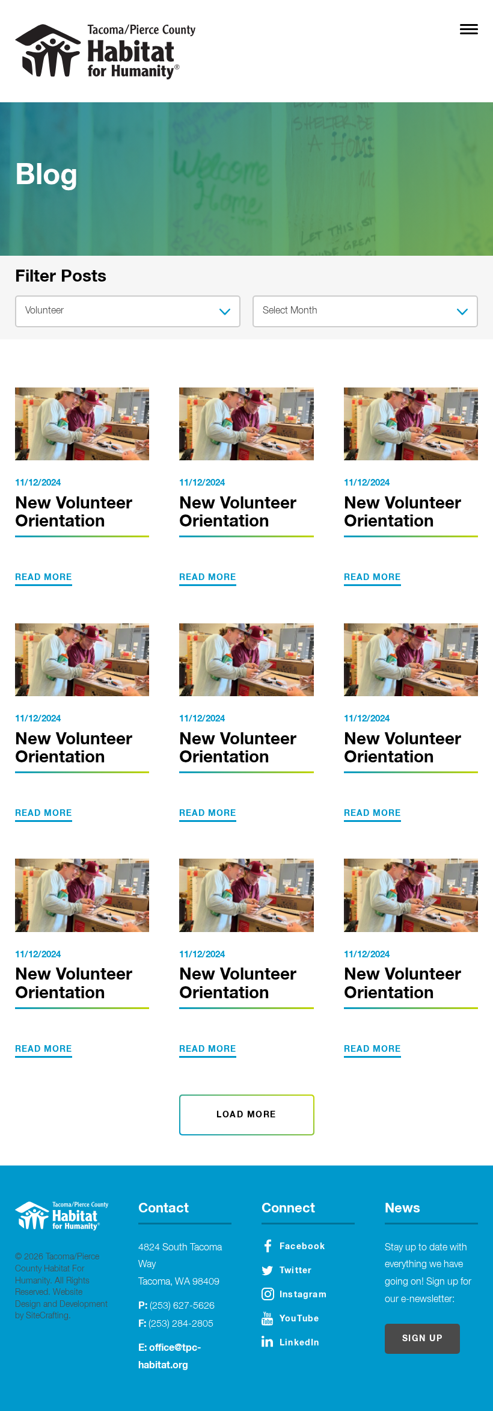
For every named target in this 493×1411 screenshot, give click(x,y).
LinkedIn (300, 1343)
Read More (43, 577)
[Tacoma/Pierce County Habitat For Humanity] (105, 51)
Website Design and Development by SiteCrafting (61, 1304)
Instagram (303, 1295)
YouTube (299, 1319)
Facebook (303, 1247)
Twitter (295, 1271)
